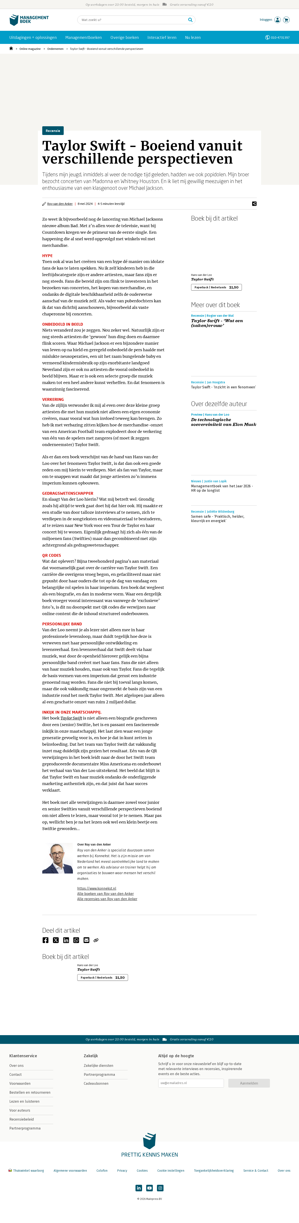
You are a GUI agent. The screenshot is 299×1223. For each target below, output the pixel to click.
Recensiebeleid (21, 1119)
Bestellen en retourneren (30, 1092)
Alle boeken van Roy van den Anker (105, 894)
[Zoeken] (190, 20)
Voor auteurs (19, 1110)
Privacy (122, 1171)
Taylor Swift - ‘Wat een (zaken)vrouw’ (217, 323)
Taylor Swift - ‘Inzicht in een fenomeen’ (223, 387)
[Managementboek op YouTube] (149, 1188)
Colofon (102, 1171)
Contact (15, 1075)
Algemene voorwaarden (70, 1171)
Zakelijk (91, 1055)
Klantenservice (23, 1055)
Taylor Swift (202, 279)
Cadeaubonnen (96, 1083)
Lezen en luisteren (24, 1101)
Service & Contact (255, 1171)
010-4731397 (280, 37)
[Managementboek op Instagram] (160, 1188)
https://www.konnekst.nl (96, 888)
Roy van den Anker (60, 204)
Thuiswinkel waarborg (28, 1171)
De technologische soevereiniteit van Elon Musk (223, 422)
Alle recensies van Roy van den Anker (107, 899)
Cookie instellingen (170, 1171)
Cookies (142, 1171)
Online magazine (30, 48)
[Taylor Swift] (206, 246)
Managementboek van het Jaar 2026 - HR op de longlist (222, 488)
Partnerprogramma (25, 1128)
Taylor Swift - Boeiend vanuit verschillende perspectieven (107, 48)
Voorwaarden (20, 1083)
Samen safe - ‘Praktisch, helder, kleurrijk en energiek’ (217, 518)
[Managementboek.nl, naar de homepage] (29, 25)
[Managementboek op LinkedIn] (138, 1188)
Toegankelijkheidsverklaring (214, 1171)
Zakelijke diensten (98, 1066)
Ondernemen (55, 48)
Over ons (16, 1066)
